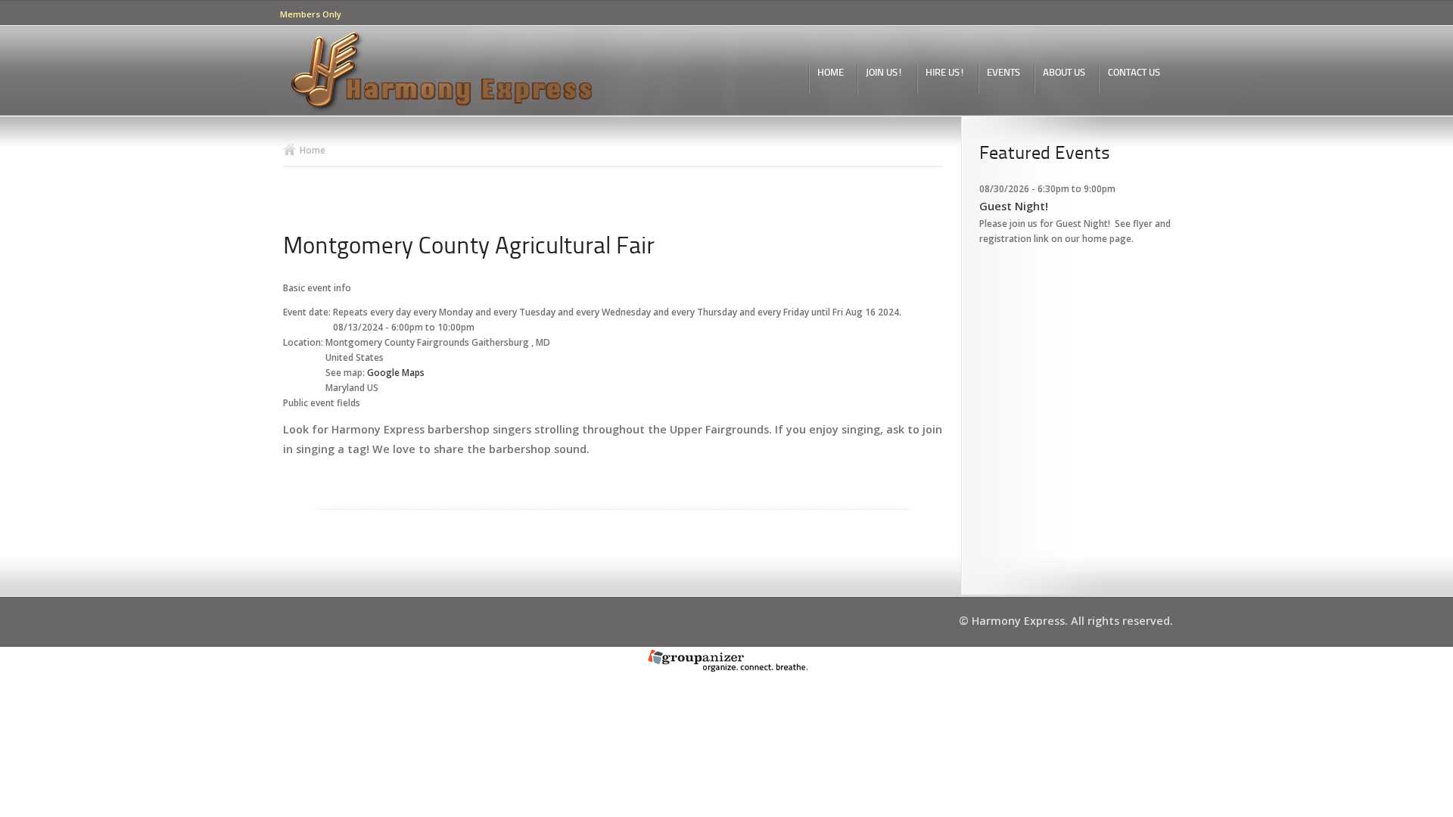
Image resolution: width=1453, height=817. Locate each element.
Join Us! (884, 73)
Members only (310, 14)
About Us (1064, 73)
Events (1003, 73)
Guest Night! (1013, 206)
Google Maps (396, 372)
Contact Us (1134, 73)
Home (830, 73)
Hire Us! (945, 73)
